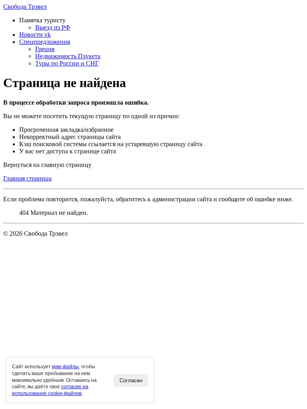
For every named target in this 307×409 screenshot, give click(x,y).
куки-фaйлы (65, 366)
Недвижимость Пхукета (67, 56)
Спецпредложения (44, 41)
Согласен (131, 380)
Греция (44, 49)
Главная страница (27, 178)
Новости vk (35, 34)
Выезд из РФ (52, 27)
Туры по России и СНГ (67, 63)
